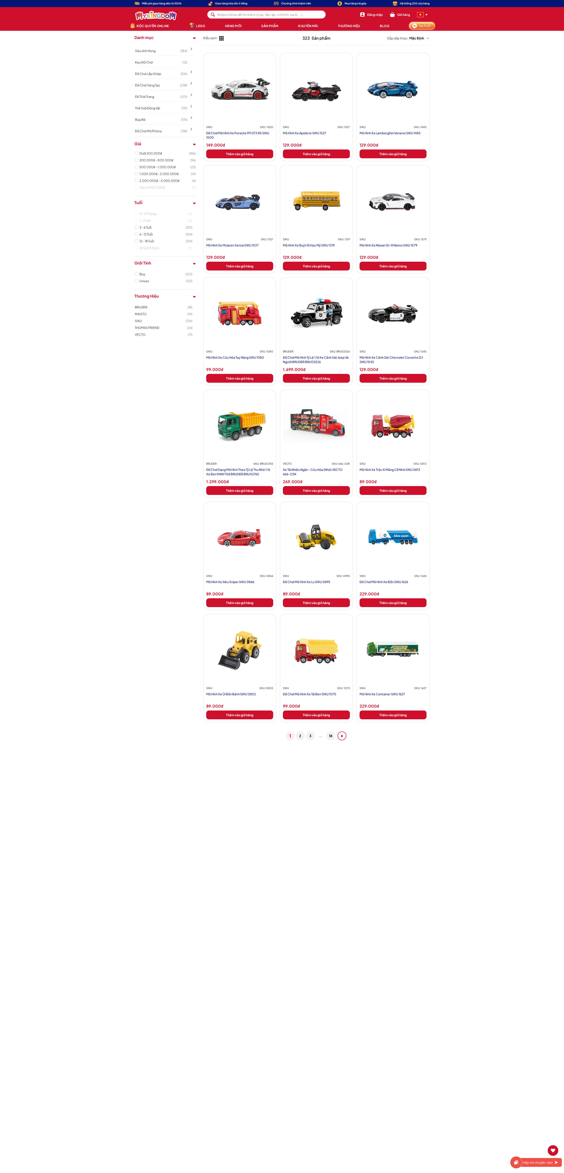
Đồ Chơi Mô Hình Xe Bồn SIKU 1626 (384, 582)
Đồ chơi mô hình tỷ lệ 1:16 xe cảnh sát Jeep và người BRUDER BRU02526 (316, 359)
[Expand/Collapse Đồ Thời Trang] (190, 93)
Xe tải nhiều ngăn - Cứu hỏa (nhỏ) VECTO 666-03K (312, 472)
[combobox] (266, 15)
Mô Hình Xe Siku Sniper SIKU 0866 (230, 582)
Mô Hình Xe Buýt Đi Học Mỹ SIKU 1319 (309, 245)
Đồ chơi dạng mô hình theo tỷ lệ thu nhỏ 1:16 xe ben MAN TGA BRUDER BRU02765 (238, 472)
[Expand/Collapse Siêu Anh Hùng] (190, 47)
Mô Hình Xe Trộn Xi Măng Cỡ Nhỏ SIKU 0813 (390, 470)
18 (330, 736)
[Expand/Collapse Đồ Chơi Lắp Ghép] (190, 70)
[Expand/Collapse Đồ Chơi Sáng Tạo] (190, 81)
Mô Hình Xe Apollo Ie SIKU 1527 (304, 133)
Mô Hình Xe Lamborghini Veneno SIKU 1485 (390, 133)
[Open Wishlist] (553, 1150)
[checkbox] (167, 153)
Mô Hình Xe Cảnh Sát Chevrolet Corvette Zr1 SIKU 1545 (391, 359)
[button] (400, 14)
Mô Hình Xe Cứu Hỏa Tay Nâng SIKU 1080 (235, 357)
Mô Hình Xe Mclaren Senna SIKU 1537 (232, 245)
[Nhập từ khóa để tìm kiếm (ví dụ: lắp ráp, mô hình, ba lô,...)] (213, 14)
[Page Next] (342, 736)
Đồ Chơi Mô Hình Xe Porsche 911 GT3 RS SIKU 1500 (237, 135)
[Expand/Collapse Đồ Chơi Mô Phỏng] (190, 127)
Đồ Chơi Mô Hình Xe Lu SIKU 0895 (306, 582)
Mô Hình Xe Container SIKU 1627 (382, 694)
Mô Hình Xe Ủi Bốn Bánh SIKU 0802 (231, 694)
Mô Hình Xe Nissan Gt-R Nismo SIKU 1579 (388, 245)
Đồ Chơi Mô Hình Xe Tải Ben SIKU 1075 (309, 694)
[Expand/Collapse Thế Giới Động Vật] (190, 104)
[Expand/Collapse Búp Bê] (190, 116)
